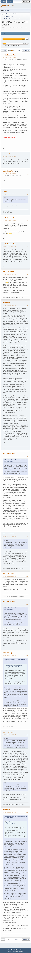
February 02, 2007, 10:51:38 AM (9, 246)
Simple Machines (19, 951)
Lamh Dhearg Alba (8, 453)
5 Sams (4, 191)
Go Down (4, 50)
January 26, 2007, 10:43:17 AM (9, 156)
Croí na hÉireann (8, 272)
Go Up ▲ (21, 949)
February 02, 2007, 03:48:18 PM (9, 604)
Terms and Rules (14, 949)
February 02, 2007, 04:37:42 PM (9, 812)
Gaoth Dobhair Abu (9, 55)
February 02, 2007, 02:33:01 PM (9, 536)
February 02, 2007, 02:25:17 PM (9, 456)
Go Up (3, 939)
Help (9, 949)
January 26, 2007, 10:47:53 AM (9, 220)
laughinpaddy (7, 653)
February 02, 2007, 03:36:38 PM (9, 576)
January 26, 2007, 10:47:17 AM (9, 194)
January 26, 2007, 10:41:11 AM (9, 57)
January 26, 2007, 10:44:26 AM (9, 173)
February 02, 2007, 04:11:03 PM (9, 734)
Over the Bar (6, 154)
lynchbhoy (6, 303)
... (16, 50)
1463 (18, 50)
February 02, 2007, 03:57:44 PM (9, 655)
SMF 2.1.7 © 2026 (12, 951)
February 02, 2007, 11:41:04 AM (9, 305)
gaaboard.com (7, 5)
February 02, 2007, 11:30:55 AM (9, 274)
